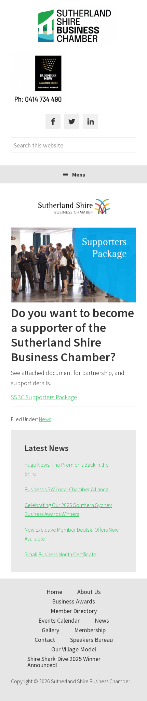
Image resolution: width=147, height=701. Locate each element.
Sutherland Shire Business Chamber (73, 25)
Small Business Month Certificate (60, 554)
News (45, 419)
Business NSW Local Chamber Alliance (67, 489)
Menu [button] (78, 174)
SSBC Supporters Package (44, 397)
